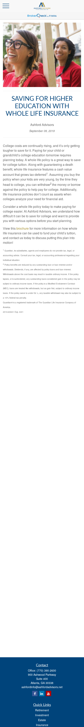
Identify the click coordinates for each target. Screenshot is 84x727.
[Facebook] (35, 693)
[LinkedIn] (41, 693)
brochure (22, 228)
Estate (42, 720)
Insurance (42, 725)
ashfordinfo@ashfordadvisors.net (42, 687)
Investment (42, 715)
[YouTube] (48, 693)
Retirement (42, 710)
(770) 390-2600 (46, 670)
